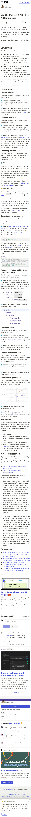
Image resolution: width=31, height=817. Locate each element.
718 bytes (25, 112)
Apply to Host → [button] (7, 782)
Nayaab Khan (8, 6)
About (25, 799)
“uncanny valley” (9, 185)
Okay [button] (4, 814)
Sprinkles (10, 247)
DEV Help (16, 796)
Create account (24, 2)
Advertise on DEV (24, 796)
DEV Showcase (19, 799)
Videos (24, 794)
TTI (2, 208)
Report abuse (21, 644)
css (22, 286)
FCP (2, 196)
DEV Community (14, 723)
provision (19, 232)
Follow (15, 706)
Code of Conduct (11, 644)
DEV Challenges (12, 794)
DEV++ (19, 794)
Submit (7, 627)
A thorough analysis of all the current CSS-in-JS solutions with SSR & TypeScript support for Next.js (16, 554)
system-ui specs (6, 367)
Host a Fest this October (11, 771)
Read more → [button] (6, 610)
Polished (5, 446)
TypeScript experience (15, 340)
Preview (14, 627)
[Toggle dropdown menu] (29, 575)
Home (5, 794)
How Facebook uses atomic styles (13, 562)
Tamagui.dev (8, 635)
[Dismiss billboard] (29, 801)
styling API (4, 137)
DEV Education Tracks (7, 796)
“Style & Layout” (23, 183)
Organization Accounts (8, 799)
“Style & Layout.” (15, 210)
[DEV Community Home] (6, 2)
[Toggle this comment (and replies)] (2, 635)
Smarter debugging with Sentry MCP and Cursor (13, 674)
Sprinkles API (24, 137)
